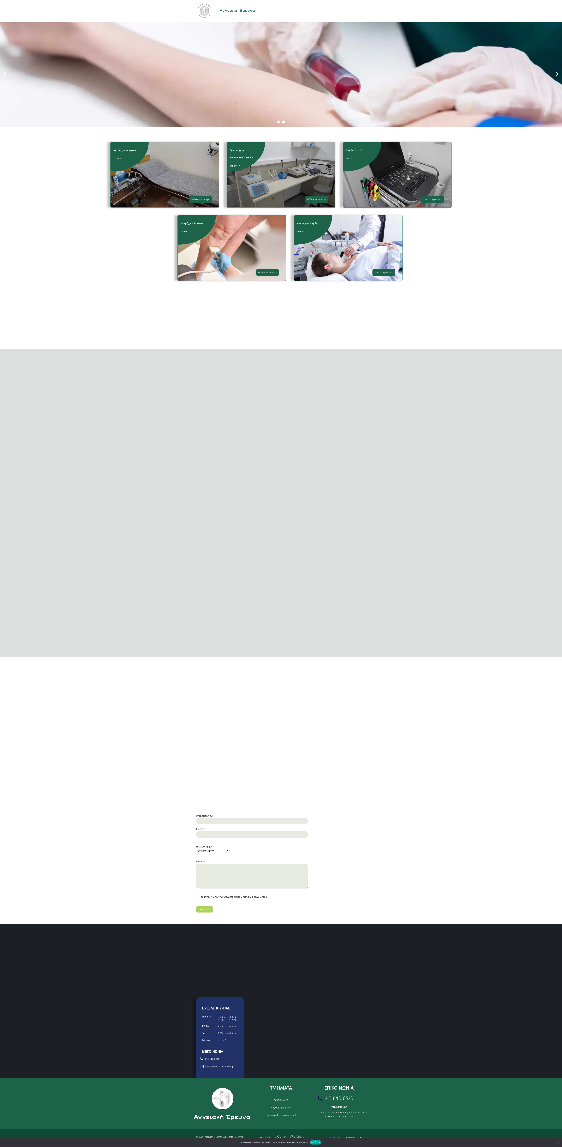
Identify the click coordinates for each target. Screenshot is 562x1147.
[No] (558, 1142)
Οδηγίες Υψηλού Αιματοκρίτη (306, 752)
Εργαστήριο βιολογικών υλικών (281, 1115)
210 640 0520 (337, 823)
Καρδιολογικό (281, 1099)
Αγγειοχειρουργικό (281, 1107)
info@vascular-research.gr (343, 840)
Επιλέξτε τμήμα (204, 846)
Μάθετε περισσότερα (200, 199)
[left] (5, 74)
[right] (557, 74)
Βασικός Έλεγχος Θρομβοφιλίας (223, 752)
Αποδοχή (315, 1142)
